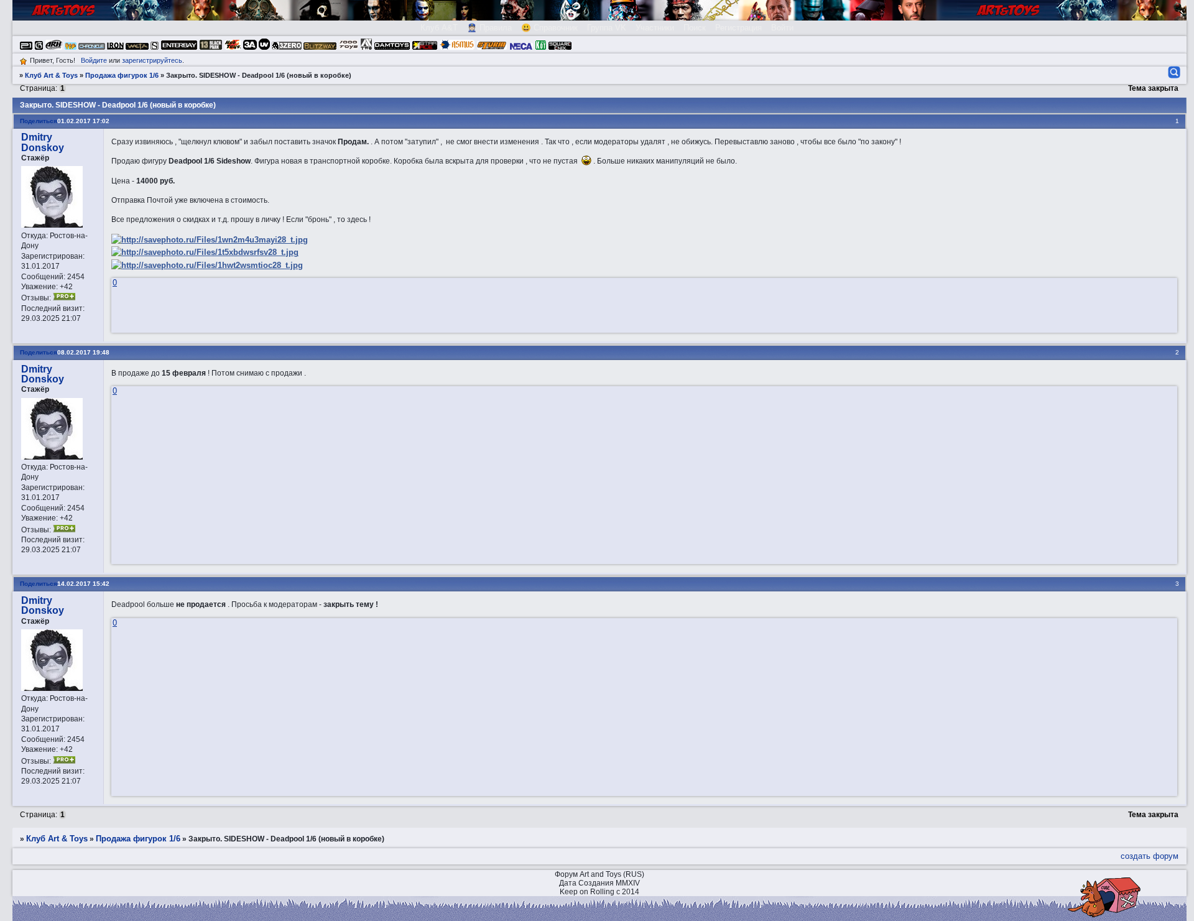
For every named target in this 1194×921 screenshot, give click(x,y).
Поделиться (38, 121)
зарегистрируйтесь (152, 60)
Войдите (94, 60)
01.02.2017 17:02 (83, 121)
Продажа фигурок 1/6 (122, 75)
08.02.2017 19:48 (83, 352)
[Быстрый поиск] (1173, 72)
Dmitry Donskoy (42, 142)
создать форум (1149, 856)
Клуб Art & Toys (51, 75)
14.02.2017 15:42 (83, 583)
